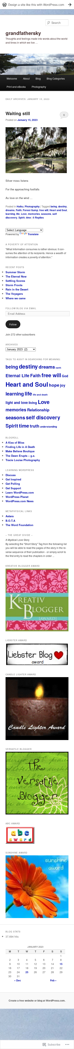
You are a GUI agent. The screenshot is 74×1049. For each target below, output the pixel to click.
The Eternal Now (16, 276)
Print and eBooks (16, 86)
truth (34, 426)
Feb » (53, 980)
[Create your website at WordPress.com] (37, 4)
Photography (39, 86)
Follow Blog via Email (21, 308)
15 (61, 964)
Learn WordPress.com (20, 492)
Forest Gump (30, 210)
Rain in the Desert (17, 289)
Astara (10, 516)
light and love (17, 402)
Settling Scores (15, 281)
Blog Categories (56, 78)
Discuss (11, 475)
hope (54, 385)
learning (10, 214)
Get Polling (13, 484)
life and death (40, 394)
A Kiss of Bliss (15, 442)
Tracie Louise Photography (23, 460)
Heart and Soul (58, 210)
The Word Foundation (19, 525)
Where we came (15, 298)
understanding (48, 426)
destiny (62, 206)
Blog (38, 78)
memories (34, 214)
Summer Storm (15, 272)
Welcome (12, 78)
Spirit (21, 217)
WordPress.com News (20, 501)
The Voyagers (14, 294)
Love (24, 214)
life (18, 214)
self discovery (43, 417)
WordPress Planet (17, 497)
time (28, 217)
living (33, 402)
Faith (19, 210)
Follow (13, 324)
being (54, 206)
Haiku (20, 206)
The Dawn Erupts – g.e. (20, 456)
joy (62, 385)
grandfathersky (23, 32)
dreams (10, 210)
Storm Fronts (14, 285)
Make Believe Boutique (20, 451)
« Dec (17, 980)
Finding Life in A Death (20, 447)
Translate (33, 234)
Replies (38, 217)
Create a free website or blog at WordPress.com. (37, 1000)
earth (58, 367)
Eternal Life (17, 375)
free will (43, 210)
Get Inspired (13, 479)
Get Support (13, 488)
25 (26, 972)
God (65, 376)
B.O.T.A (10, 521)
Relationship (38, 410)
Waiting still (18, 113)
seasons (46, 214)
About (26, 78)
